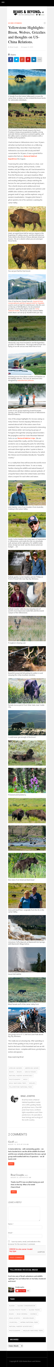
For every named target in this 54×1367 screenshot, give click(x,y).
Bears (11, 1072)
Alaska (12, 1306)
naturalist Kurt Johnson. (25, 380)
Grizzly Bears (30, 1072)
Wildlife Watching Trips (33, 1331)
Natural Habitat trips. (27, 438)
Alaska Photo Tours (17, 1310)
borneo (34, 1314)
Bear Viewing (22, 1314)
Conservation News (15, 15)
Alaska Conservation (26, 1306)
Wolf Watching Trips (17, 1083)
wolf (25, 1079)
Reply (11, 1164)
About (31, 15)
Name (11, 1224)
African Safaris (15, 1068)
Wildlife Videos (14, 9)
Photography (14, 1079)
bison (19, 1072)
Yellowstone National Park (20, 1087)
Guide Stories (30, 9)
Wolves (32, 1083)
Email (10, 1233)
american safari (32, 1068)
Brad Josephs (14, 47)
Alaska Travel (34, 1310)
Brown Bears (28, 1318)
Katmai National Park (29, 1322)
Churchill (13, 1322)
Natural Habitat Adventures (20, 1076)
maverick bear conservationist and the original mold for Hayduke (26, 302)
